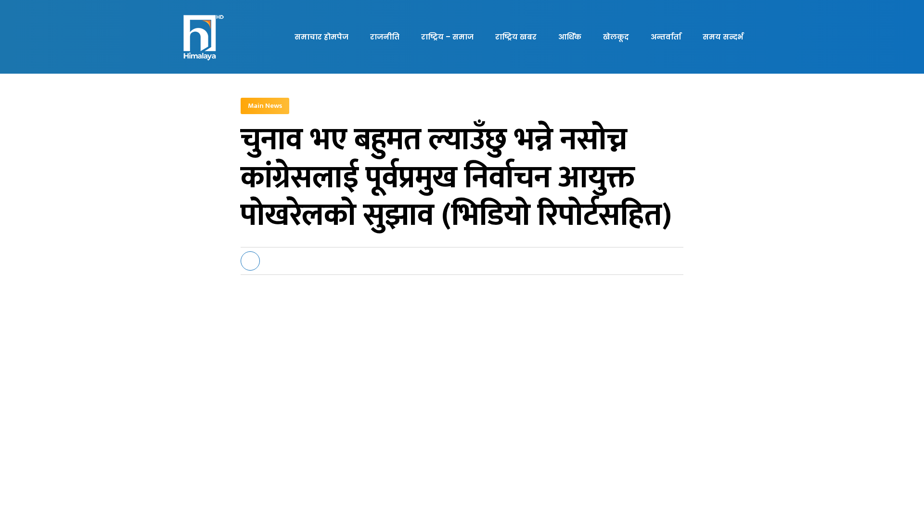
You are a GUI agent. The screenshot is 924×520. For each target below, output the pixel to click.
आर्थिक (569, 37)
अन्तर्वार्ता (666, 37)
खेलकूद (616, 37)
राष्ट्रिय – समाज (447, 37)
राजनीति (384, 37)
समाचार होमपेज (321, 37)
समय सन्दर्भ (723, 37)
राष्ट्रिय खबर (516, 37)
